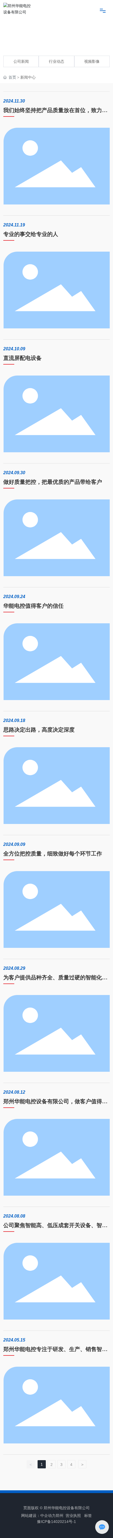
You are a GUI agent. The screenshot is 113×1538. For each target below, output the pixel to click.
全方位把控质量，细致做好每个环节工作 (52, 854)
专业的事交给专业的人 (30, 234)
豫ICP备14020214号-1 (56, 1521)
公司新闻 (21, 61)
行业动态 (56, 61)
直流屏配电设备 (22, 358)
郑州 (59, 1515)
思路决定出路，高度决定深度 (39, 730)
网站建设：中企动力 (38, 1515)
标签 (87, 1515)
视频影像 (92, 61)
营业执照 (73, 1515)
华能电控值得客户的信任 (33, 606)
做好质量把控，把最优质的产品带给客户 (52, 482)
